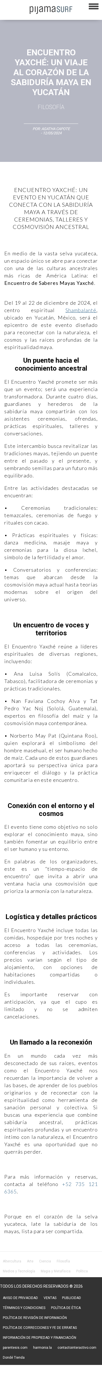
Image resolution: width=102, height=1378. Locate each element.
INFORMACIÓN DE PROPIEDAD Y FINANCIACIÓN (39, 1338)
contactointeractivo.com (77, 1348)
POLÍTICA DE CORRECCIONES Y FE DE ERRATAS (40, 1328)
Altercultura (12, 1261)
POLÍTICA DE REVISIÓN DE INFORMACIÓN (35, 1318)
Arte (30, 1261)
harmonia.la (42, 1348)
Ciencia (45, 1261)
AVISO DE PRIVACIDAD (20, 1298)
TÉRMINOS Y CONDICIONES (24, 1308)
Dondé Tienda (14, 1358)
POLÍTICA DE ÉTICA (66, 1308)
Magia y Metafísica (56, 1271)
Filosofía (51, 107)
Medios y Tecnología (19, 1271)
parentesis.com (15, 1348)
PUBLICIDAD (71, 1298)
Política (82, 1271)
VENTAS (50, 1298)
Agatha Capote (55, 129)
